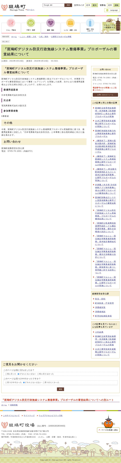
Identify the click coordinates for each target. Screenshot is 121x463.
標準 (88, 5)
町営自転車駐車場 (103, 316)
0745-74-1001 (13, 434)
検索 (68, 5)
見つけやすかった (14, 382)
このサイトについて (11, 415)
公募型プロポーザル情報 (61, 37)
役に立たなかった (46, 374)
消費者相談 (100, 312)
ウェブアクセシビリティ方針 (51, 415)
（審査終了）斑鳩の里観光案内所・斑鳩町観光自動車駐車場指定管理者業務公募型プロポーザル (105, 146)
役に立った (11, 374)
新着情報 (14, 405)
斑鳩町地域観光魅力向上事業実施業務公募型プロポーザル (105, 133)
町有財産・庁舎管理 (104, 303)
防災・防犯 (100, 299)
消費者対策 (100, 307)
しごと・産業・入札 (28, 37)
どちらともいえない (27, 374)
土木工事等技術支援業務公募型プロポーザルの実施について (105, 123)
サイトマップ (29, 415)
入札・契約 (43, 37)
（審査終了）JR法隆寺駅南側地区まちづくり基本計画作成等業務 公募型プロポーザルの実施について (106, 174)
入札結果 (99, 332)
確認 (60, 389)
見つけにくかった (52, 382)
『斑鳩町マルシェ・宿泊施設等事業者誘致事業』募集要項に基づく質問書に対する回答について (105, 267)
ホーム (14, 37)
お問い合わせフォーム (105, 94)
